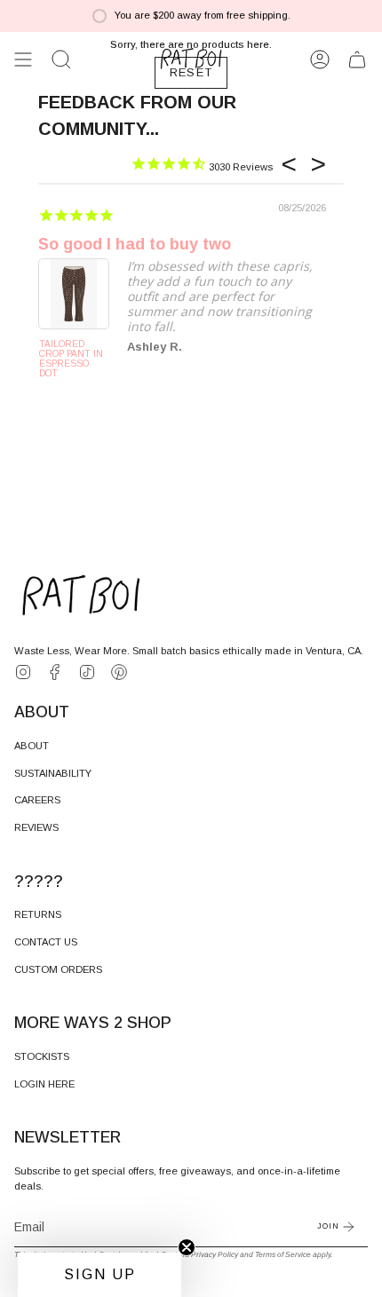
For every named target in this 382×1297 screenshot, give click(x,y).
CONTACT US (45, 942)
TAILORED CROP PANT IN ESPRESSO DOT (71, 358)
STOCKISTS (41, 1056)
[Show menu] (23, 59)
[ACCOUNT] (319, 59)
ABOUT (31, 745)
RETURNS (37, 914)
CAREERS (37, 800)
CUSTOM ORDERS (58, 969)
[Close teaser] (186, 1247)
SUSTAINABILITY (53, 773)
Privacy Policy (214, 1254)
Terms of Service (283, 1254)
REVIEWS (36, 827)
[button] (61, 59)
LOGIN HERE (44, 1084)
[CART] (357, 59)
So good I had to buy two (134, 244)
